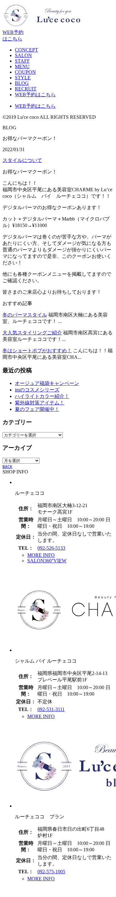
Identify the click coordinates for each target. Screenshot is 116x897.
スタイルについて (22, 160)
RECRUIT (26, 88)
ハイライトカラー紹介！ (42, 396)
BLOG (22, 83)
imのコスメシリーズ (37, 389)
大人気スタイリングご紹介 (32, 332)
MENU (22, 66)
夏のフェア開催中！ (37, 409)
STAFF (22, 61)
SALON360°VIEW (47, 560)
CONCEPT (26, 49)
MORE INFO (41, 555)
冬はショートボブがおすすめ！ (37, 350)
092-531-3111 (51, 709)
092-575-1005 (51, 871)
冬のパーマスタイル (24, 314)
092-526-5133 (51, 548)
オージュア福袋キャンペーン (47, 383)
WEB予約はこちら (35, 94)
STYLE (23, 77)
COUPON (25, 72)
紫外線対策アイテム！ (39, 402)
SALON (23, 55)
